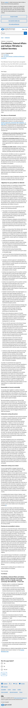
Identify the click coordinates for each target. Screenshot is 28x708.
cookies (6, 2)
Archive (9, 689)
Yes (4, 663)
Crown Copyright (4, 692)
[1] (6, 505)
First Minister (6, 54)
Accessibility (3, 689)
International (3, 58)
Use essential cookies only (14, 20)
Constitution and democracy (18, 56)
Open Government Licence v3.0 (20, 697)
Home (2, 37)
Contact (14, 689)
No (4, 666)
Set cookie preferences (14, 24)
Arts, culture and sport (8, 56)
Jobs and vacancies (14, 692)
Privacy (20, 692)
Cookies (19, 689)
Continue (4, 674)
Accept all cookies (14, 16)
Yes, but (5, 669)
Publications (7, 37)
